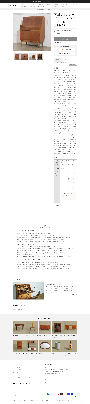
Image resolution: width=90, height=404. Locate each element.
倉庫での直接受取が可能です (65, 53)
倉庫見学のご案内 (73, 64)
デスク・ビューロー (69, 335)
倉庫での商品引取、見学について (61, 381)
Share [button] (57, 205)
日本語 (16, 395)
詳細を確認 (65, 49)
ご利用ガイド (16, 367)
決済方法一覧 (58, 42)
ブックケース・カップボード (57, 336)
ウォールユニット (31, 353)
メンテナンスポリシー (18, 365)
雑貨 (53, 353)
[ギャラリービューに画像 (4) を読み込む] (39, 56)
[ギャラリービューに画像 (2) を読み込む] (24, 56)
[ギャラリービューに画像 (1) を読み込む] (17, 56)
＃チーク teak (18, 309)
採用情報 (15, 372)
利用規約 (47, 400)
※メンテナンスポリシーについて (67, 200)
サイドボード (42, 335)
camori (18, 400)
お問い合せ (16, 375)
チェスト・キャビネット (19, 354)
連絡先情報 (59, 400)
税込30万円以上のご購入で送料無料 (44, 9)
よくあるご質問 (17, 370)
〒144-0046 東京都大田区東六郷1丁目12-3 (56, 369)
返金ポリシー (32, 400)
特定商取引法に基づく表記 (67, 400)
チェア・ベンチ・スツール (32, 336)
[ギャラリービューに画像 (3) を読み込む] (32, 56)
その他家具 (42, 353)
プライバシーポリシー (40, 400)
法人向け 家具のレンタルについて (21, 377)
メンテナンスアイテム (70, 353)
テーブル (15, 335)
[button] (24, 5)
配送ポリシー (53, 400)
